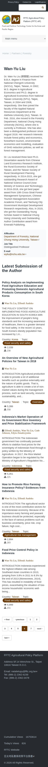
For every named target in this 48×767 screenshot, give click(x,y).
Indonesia (17, 466)
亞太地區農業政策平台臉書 (19, 756)
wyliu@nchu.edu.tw (15, 254)
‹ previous (19, 619)
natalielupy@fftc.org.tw (24, 671)
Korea (15, 339)
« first (7, 619)
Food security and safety (18, 343)
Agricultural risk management (20, 535)
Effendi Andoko (25, 303)
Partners (16, 53)
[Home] (11, 19)
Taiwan (15, 402)
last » (6, 638)
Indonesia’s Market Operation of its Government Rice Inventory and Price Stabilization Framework (24, 420)
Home (5, 53)
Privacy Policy (13, 2)
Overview (37, 402)
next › (39, 629)
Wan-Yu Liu (14, 68)
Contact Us (27, 2)
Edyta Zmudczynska (21, 433)
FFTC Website (11, 749)
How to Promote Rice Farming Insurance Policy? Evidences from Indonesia (23, 487)
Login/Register (40, 2)
